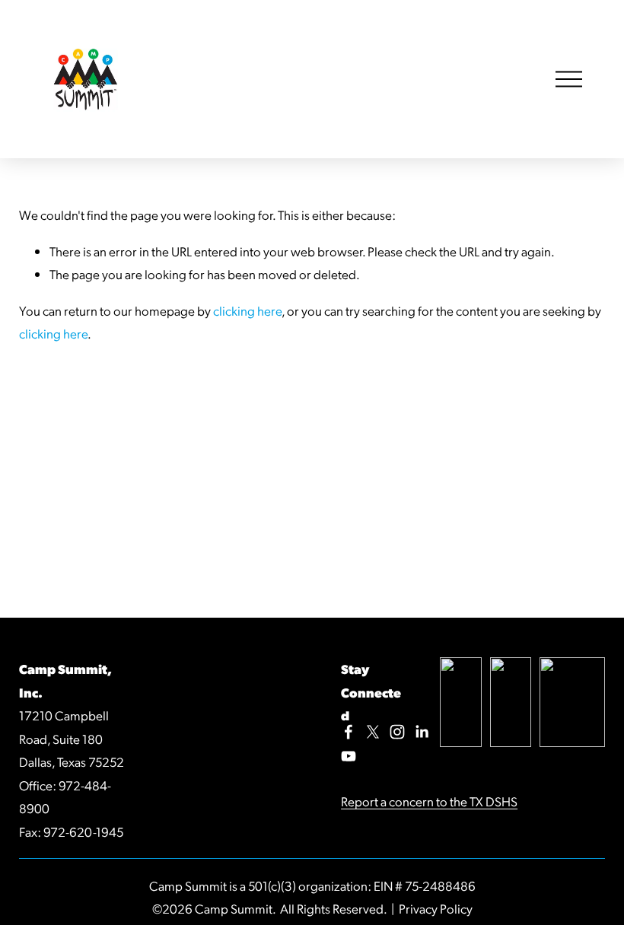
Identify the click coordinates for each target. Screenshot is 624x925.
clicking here (247, 310)
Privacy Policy (436, 908)
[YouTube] (348, 756)
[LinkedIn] (421, 731)
